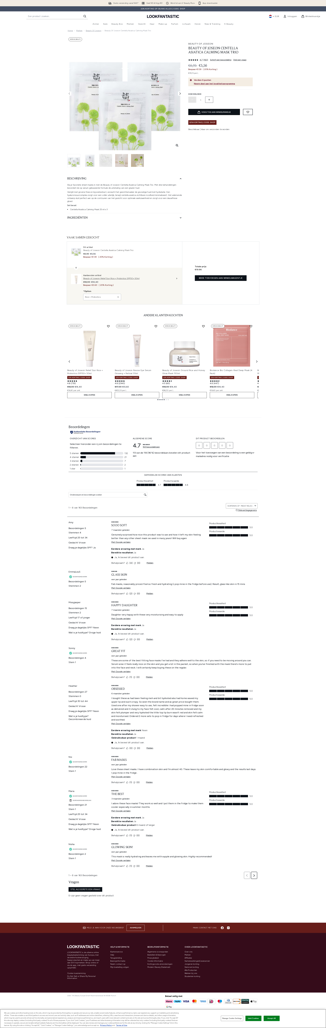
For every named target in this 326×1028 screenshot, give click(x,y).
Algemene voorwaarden (157, 952)
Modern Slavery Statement (158, 967)
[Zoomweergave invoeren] (177, 145)
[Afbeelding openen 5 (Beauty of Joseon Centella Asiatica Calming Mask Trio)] (137, 160)
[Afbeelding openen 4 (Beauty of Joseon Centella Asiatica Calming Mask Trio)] (121, 160)
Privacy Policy (106, 1025)
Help (112, 955)
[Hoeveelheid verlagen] (192, 100)
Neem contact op (118, 964)
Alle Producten (191, 970)
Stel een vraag (239, 60)
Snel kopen (89, 395)
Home (70, 31)
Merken (79, 31)
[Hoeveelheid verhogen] (209, 100)
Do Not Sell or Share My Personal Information (81, 977)
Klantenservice (116, 952)
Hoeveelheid (194, 94)
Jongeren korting (192, 964)
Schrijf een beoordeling (220, 60)
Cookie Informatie (155, 961)
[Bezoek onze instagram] (228, 928)
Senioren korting (192, 967)
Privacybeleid (153, 958)
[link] (290, 16)
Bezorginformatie (117, 961)
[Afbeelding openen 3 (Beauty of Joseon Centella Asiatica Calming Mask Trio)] (105, 160)
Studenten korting (192, 976)
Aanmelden (135, 928)
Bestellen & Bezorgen (156, 955)
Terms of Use (121, 1025)
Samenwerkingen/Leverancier (197, 961)
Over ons (189, 952)
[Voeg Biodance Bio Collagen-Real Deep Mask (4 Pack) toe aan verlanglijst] (251, 326)
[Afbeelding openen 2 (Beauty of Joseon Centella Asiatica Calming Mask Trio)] (89, 160)
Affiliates (188, 958)
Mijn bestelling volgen (119, 967)
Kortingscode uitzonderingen (159, 964)
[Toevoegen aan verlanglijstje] (248, 112)
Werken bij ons (191, 973)
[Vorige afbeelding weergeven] (69, 94)
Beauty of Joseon (93, 31)
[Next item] (257, 361)
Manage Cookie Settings (232, 1018)
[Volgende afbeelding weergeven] (180, 94)
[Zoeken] (84, 16)
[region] (163, 1018)
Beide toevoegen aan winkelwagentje (221, 278)
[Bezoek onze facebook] (222, 928)
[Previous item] (69, 361)
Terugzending (116, 958)
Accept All (271, 1018)
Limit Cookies (253, 1018)
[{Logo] (163, 16)
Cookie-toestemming (76, 973)
